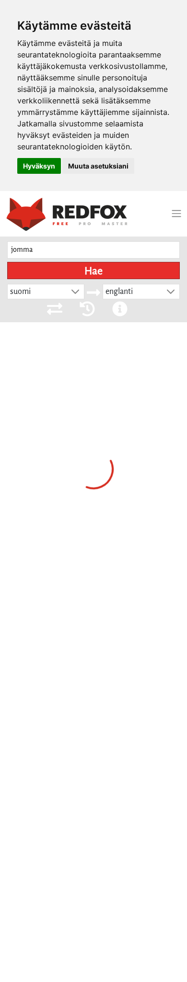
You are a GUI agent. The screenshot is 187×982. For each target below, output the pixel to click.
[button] (75, 291)
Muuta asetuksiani (98, 166)
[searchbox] (93, 250)
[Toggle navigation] (176, 213)
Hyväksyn (39, 166)
